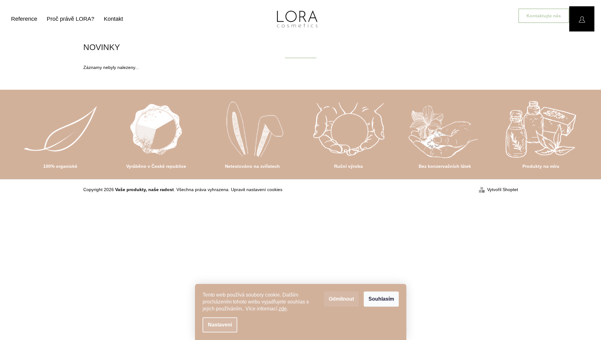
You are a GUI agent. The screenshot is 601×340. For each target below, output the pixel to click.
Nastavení (220, 324)
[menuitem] (24, 18)
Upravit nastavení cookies (256, 189)
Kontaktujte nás (544, 15)
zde (283, 308)
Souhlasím (381, 299)
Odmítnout (341, 299)
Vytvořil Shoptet (502, 189)
